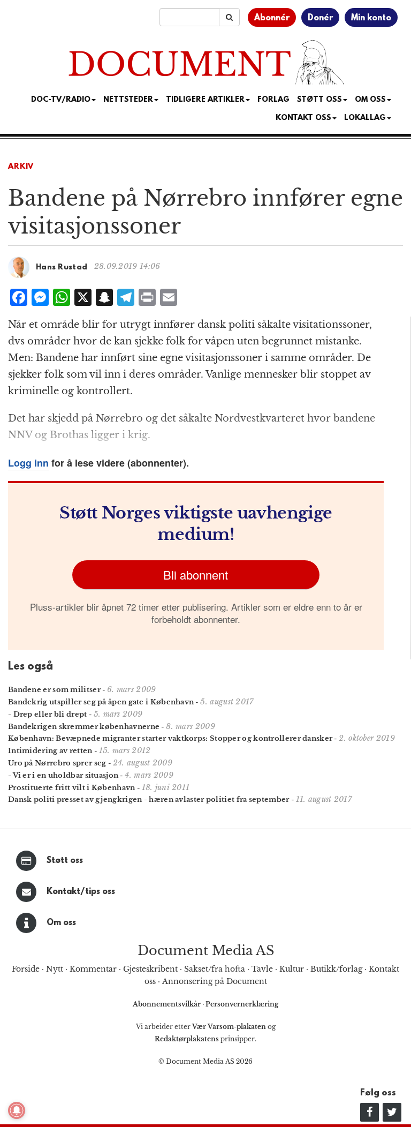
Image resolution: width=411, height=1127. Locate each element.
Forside (26, 969)
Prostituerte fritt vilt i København (71, 787)
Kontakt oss (303, 118)
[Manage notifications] (16, 1110)
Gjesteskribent (150, 969)
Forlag (273, 99)
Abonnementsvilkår (167, 1004)
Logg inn (28, 463)
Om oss (61, 923)
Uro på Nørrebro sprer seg (57, 763)
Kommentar (93, 969)
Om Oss (370, 99)
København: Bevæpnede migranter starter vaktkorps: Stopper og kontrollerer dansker (170, 738)
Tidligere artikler (205, 99)
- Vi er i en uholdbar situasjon (63, 775)
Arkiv (21, 166)
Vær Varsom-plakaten (229, 1027)
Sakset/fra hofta (214, 969)
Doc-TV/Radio (60, 99)
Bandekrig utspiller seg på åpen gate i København (101, 702)
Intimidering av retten (50, 750)
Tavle (262, 969)
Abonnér (272, 18)
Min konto (371, 18)
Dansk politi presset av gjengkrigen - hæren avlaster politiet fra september (149, 799)
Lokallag (365, 118)
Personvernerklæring (242, 1004)
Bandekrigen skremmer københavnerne (83, 726)
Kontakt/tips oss (81, 892)
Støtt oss (65, 861)
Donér (320, 18)
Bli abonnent (195, 574)
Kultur (291, 969)
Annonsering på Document (214, 981)
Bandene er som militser (54, 689)
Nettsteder (128, 99)
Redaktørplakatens (187, 1039)
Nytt (54, 969)
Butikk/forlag (336, 969)
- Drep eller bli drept (47, 714)
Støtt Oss (319, 99)
